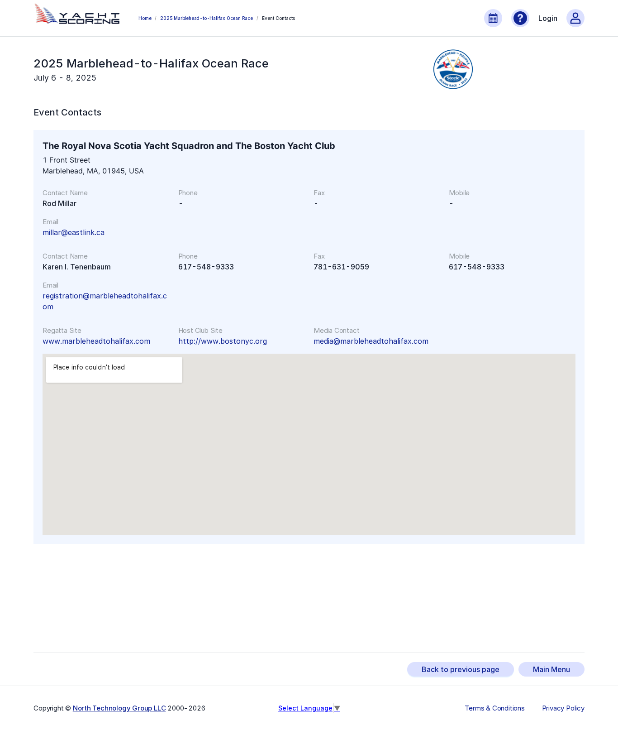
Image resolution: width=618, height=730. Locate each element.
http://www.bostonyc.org (222, 341)
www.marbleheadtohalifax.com (96, 341)
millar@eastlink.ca (74, 232)
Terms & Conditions (494, 708)
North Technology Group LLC (119, 708)
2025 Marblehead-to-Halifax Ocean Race (206, 18)
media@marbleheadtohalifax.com (371, 341)
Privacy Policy (563, 708)
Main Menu (551, 669)
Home (144, 18)
